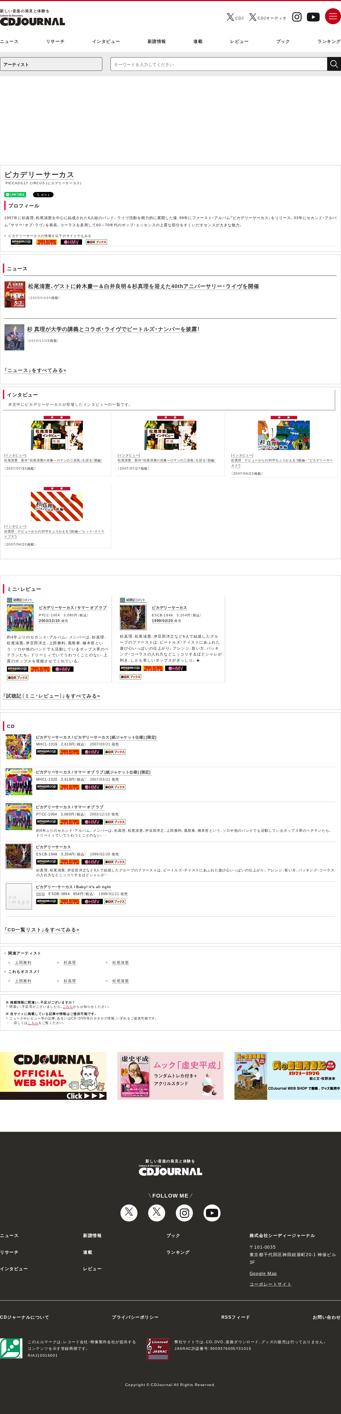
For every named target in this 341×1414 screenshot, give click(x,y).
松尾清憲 (120, 962)
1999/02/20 (162, 620)
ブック (283, 41)
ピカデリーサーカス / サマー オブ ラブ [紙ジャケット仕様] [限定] (93, 771)
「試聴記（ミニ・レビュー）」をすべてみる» (51, 695)
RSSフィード (235, 1317)
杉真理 (70, 962)
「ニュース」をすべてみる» (35, 370)
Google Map (263, 1273)
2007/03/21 (100, 744)
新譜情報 (157, 41)
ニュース (9, 41)
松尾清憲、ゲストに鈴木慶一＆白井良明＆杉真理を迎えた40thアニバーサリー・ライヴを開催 (143, 286)
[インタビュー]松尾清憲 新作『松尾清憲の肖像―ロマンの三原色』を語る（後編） (53, 457)
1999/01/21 (109, 893)
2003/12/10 (49, 620)
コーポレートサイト (271, 1284)
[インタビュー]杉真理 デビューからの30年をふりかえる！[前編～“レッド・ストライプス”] (54, 531)
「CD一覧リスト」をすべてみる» (42, 929)
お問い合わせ (327, 1317)
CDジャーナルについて (25, 1317)
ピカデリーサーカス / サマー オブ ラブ (73, 607)
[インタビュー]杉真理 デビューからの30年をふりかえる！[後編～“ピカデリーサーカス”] (282, 460)
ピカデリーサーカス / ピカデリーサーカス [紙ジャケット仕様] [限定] (96, 737)
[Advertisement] (170, 123)
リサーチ (55, 41)
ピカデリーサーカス (169, 607)
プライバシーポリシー (135, 1317)
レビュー (239, 41)
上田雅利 (23, 962)
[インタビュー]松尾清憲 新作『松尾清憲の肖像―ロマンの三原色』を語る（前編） (167, 457)
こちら (68, 1006)
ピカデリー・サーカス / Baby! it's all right (73, 886)
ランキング (329, 41)
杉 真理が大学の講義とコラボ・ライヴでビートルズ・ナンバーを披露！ (113, 329)
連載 (198, 41)
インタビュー (106, 41)
